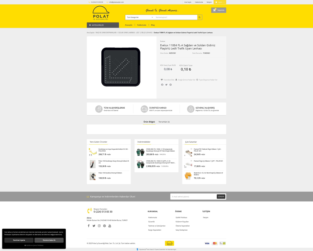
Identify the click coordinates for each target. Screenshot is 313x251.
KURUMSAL (153, 211)
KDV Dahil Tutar (186, 65)
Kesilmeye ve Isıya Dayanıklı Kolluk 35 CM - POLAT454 (113, 150)
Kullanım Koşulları (182, 222)
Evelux (162, 41)
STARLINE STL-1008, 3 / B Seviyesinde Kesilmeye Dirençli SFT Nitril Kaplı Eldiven (160, 150)
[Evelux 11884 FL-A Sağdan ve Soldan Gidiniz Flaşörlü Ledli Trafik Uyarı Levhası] (121, 67)
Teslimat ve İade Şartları (156, 226)
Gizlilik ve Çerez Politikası (34, 245)
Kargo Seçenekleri (154, 230)
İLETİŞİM (206, 211)
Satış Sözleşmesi (181, 230)
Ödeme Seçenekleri (183, 226)
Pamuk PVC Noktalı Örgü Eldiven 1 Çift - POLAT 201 (207, 150)
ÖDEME (178, 211)
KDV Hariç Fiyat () (168, 65)
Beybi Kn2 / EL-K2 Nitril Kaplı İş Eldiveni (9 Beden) (208, 174)
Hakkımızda (199, 2)
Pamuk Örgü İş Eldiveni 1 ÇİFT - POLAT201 (208, 161)
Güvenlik (151, 222)
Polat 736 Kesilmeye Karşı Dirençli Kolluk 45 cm (114, 162)
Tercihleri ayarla (19, 240)
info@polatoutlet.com (116, 2)
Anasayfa (128, 25)
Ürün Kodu (164, 53)
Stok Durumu (197, 53)
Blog (153, 25)
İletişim (209, 2)
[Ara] (199, 17)
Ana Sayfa (187, 2)
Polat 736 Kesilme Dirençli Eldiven (110, 173)
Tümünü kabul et (49, 240)
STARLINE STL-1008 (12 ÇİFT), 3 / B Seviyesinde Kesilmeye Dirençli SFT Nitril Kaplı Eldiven (160, 162)
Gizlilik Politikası (181, 217)
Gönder (221, 197)
